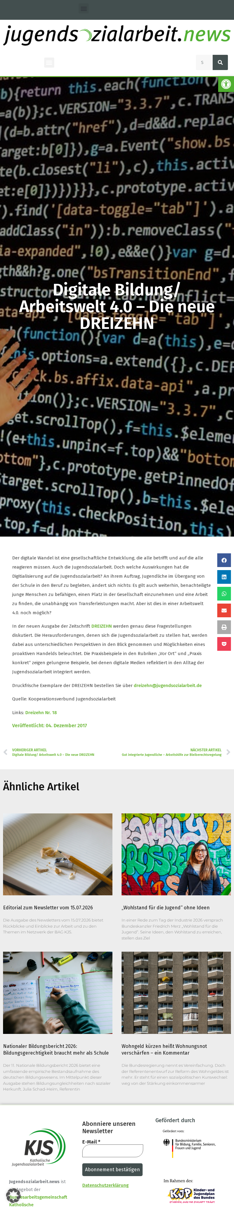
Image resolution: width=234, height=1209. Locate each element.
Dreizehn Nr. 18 (41, 712)
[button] (226, 84)
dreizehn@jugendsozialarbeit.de (168, 685)
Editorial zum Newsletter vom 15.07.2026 (48, 908)
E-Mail (91, 1142)
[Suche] (220, 62)
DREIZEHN (101, 626)
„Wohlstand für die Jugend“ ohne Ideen (166, 908)
